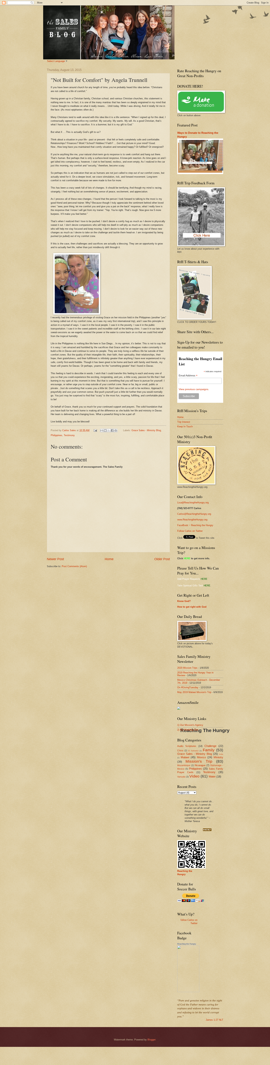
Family (209, 750)
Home (109, 559)
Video (194, 776)
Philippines (56, 435)
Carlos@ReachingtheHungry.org (194, 514)
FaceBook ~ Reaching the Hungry (195, 525)
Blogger (151, 1039)
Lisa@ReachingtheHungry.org (193, 502)
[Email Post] (95, 430)
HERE (187, 558)
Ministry (218, 757)
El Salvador (193, 751)
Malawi (185, 757)
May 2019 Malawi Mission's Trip (194, 692)
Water (212, 776)
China (180, 750)
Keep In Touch (185, 426)
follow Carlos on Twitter (189, 922)
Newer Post (55, 559)
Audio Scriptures (186, 746)
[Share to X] (109, 430)
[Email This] (102, 430)
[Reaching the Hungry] (188, 991)
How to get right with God (191, 606)
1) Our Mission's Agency (190, 725)
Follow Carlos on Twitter (190, 531)
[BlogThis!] (105, 430)
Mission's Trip (199, 761)
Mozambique (183, 765)
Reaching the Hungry (186, 944)
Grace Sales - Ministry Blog (146, 430)
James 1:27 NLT (214, 1019)
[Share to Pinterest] (116, 430)
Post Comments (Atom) (74, 566)
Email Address (188, 375)
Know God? (184, 601)
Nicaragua (200, 765)
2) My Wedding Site (187, 729)
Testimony (69, 435)
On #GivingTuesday (187, 687)
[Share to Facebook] (112, 430)
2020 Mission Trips (187, 667)
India (221, 754)
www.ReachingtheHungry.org (192, 519)
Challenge (210, 745)
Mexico (201, 757)
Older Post (162, 559)
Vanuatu (181, 777)
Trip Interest (183, 422)
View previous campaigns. (194, 389)
